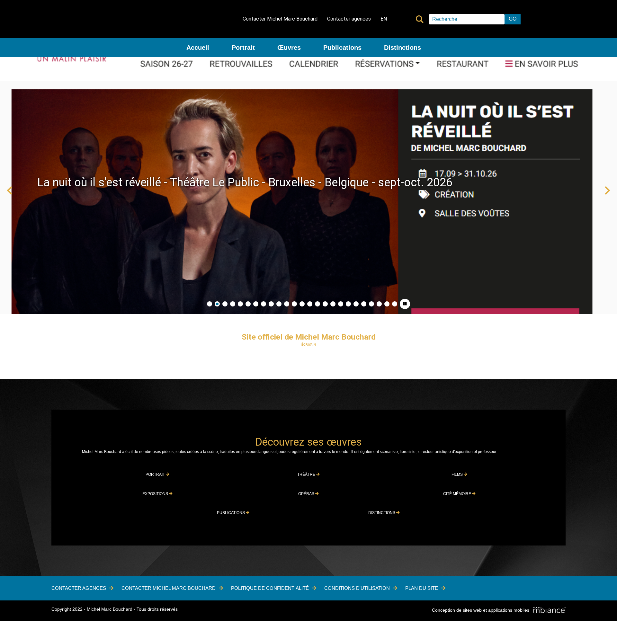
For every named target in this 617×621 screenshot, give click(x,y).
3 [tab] (225, 303)
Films (458, 474)
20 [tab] (356, 303)
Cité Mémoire (457, 494)
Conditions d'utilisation (357, 588)
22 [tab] (371, 303)
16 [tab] (325, 303)
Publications (342, 47)
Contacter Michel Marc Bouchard (280, 19)
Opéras (306, 494)
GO (512, 19)
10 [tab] (279, 303)
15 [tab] (317, 303)
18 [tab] (340, 303)
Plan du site (421, 588)
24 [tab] (386, 303)
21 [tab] (363, 303)
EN (383, 19)
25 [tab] (394, 303)
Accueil (197, 47)
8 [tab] (263, 303)
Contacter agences (349, 19)
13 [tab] (302, 303)
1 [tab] (209, 303)
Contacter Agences (78, 588)
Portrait (243, 47)
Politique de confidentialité (270, 588)
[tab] (405, 304)
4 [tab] (232, 303)
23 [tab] (379, 303)
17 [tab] (332, 303)
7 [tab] (255, 303)
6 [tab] (248, 303)
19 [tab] (348, 303)
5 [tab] (240, 303)
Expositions (155, 494)
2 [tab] (217, 303)
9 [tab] (271, 303)
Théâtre (306, 474)
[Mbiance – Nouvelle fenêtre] (549, 610)
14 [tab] (309, 303)
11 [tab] (286, 303)
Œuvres (289, 47)
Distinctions (402, 47)
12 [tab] (294, 303)
